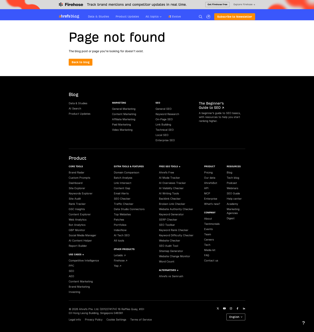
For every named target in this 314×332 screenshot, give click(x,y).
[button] (200, 16)
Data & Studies (98, 16)
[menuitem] (157, 17)
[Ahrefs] (64, 16)
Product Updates (127, 16)
